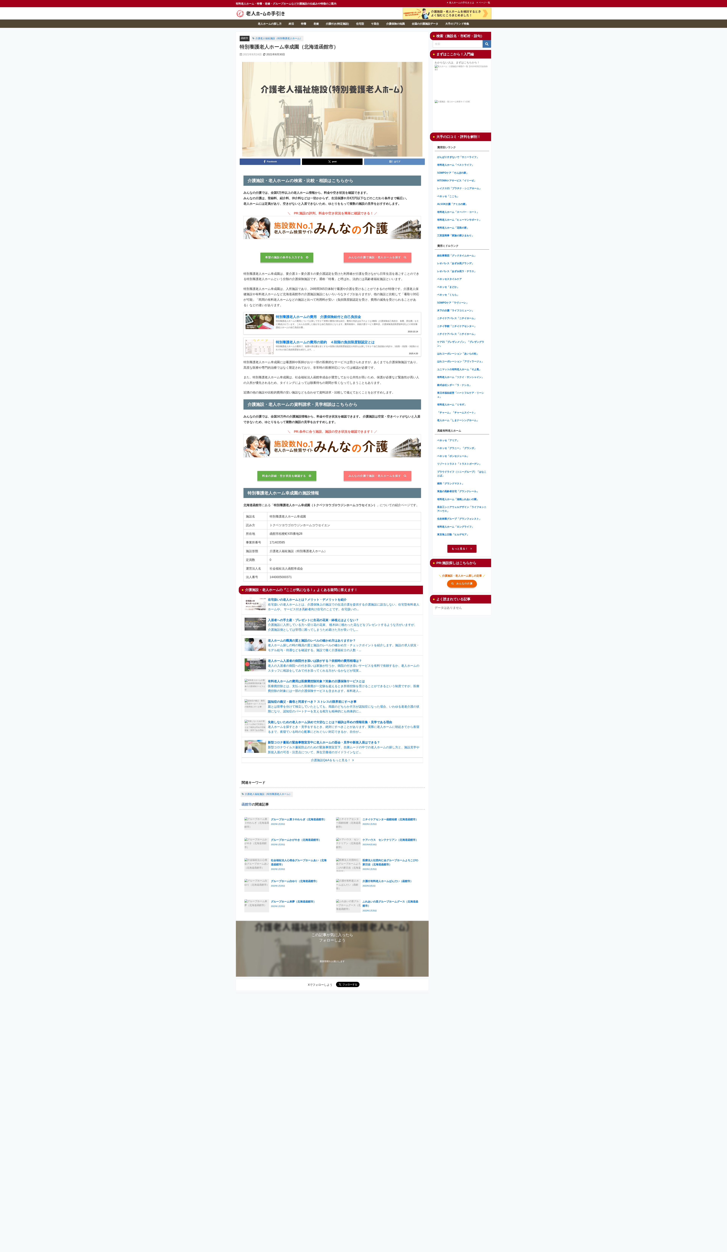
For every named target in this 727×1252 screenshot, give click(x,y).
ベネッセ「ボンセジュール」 (453, 456)
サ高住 (375, 23)
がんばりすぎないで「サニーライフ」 (458, 157)
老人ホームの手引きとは (461, 3)
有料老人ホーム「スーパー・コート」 (458, 212)
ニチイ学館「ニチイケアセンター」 (457, 326)
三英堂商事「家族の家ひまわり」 (455, 235)
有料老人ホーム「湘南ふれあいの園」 (458, 499)
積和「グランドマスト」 (450, 483)
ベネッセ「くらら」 (448, 294)
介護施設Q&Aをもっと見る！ (331, 760)
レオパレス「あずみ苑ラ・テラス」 (457, 271)
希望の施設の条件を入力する (284, 257)
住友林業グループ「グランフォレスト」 (459, 519)
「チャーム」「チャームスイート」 (457, 412)
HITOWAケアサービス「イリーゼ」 (456, 180)
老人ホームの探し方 (270, 23)
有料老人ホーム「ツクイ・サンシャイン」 (460, 377)
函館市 (244, 38)
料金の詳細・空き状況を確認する (284, 476)
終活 (291, 23)
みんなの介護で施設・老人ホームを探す (375, 257)
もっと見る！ (460, 548)
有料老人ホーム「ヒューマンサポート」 (459, 220)
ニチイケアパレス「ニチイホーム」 (457, 318)
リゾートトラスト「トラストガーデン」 (459, 464)
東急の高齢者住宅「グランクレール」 (458, 491)
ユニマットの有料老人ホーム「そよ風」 (459, 369)
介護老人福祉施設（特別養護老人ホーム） (278, 38)
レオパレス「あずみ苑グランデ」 (455, 263)
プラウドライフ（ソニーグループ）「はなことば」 (461, 474)
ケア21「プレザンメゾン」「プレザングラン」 (460, 344)
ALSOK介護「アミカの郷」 (452, 204)
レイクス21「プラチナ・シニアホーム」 (459, 188)
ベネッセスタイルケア (449, 279)
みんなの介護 (464, 583)
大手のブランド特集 (457, 23)
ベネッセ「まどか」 (448, 287)
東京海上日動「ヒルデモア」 (453, 534)
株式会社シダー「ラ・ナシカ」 (454, 385)
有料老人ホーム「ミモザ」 (452, 404)
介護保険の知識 (395, 23)
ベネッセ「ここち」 (448, 196)
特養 (303, 23)
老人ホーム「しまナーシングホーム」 (458, 420)
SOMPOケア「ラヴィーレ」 (453, 302)
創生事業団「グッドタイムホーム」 (457, 255)
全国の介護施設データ (425, 23)
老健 (316, 23)
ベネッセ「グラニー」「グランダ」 (457, 448)
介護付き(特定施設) (337, 23)
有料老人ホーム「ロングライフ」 (455, 526)
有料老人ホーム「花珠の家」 (453, 227)
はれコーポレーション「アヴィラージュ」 (460, 361)
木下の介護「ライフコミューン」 (455, 310)
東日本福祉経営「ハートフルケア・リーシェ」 (460, 395)
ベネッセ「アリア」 (448, 440)
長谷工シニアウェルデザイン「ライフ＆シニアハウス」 (461, 509)
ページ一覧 (484, 3)
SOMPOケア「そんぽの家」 (453, 173)
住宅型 (360, 23)
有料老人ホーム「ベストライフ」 (455, 165)
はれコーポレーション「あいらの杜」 (458, 353)
